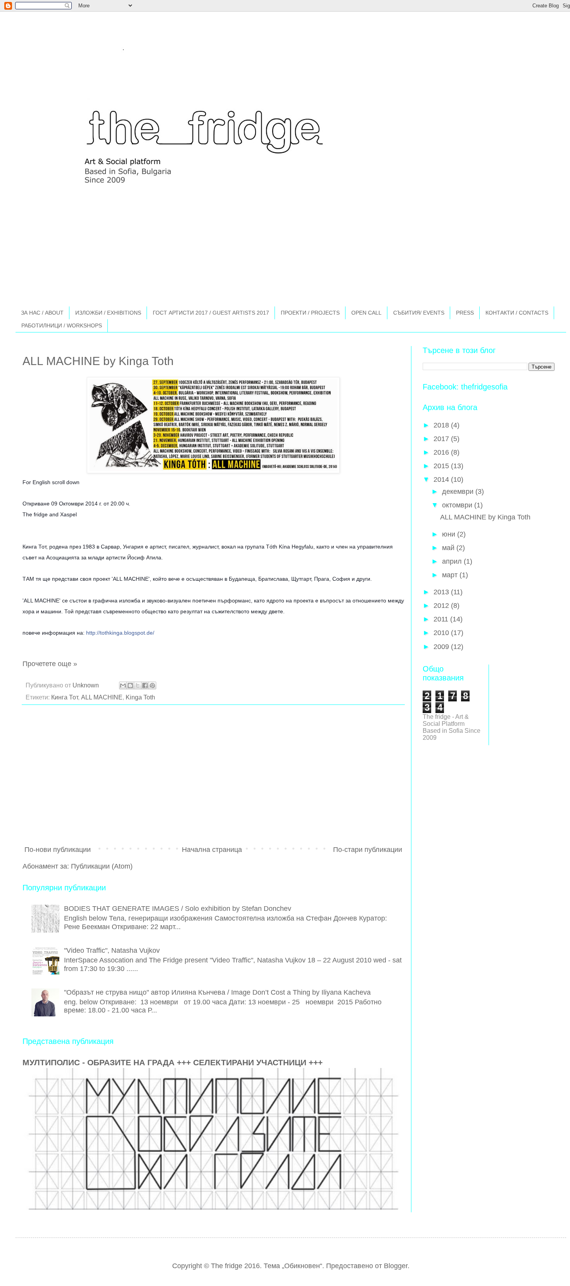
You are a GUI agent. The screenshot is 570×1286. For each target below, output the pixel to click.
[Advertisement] (213, 776)
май (449, 548)
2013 (442, 592)
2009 (442, 647)
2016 (442, 452)
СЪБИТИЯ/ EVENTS (418, 313)
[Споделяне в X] (138, 685)
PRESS (465, 313)
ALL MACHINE (102, 697)
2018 (442, 425)
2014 (442, 479)
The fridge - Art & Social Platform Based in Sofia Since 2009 (451, 727)
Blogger (396, 1266)
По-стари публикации (367, 849)
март (450, 575)
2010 (442, 633)
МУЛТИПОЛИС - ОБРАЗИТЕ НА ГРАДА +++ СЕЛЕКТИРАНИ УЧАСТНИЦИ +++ (172, 1062)
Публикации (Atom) (102, 866)
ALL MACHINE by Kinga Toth (98, 361)
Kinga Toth (140, 697)
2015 (442, 466)
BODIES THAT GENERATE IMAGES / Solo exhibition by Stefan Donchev (177, 908)
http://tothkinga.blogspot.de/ (120, 633)
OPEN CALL (366, 313)
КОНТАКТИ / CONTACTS (516, 313)
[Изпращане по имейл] (123, 685)
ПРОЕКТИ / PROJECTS (310, 313)
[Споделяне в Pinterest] (152, 685)
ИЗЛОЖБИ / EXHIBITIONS (108, 313)
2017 (442, 439)
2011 (442, 619)
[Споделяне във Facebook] (145, 685)
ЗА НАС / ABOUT (42, 313)
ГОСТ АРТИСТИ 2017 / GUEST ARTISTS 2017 (211, 313)
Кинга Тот (64, 697)
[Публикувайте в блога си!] (130, 685)
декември (458, 491)
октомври (458, 505)
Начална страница (212, 849)
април (453, 561)
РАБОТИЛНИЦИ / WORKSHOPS (61, 325)
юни (449, 534)
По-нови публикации (57, 849)
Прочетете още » (49, 664)
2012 (442, 605)
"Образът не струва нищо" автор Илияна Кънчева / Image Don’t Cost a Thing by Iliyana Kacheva (217, 992)
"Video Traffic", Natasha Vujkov (112, 950)
